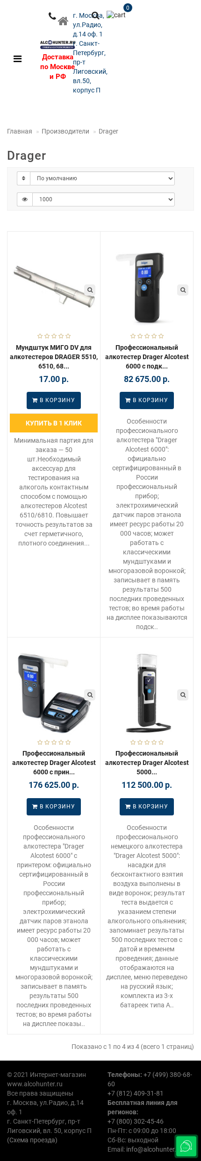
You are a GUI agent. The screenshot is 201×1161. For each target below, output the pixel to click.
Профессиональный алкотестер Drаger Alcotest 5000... (147, 763)
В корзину (56, 400)
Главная (19, 131)
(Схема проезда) (32, 1140)
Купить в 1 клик (54, 423)
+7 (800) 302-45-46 (136, 1121)
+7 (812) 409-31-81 (136, 1093)
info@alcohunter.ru (154, 1149)
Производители (65, 131)
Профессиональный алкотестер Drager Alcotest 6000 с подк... (147, 357)
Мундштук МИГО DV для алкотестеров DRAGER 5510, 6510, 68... (54, 357)
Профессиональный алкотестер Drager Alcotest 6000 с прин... (54, 763)
